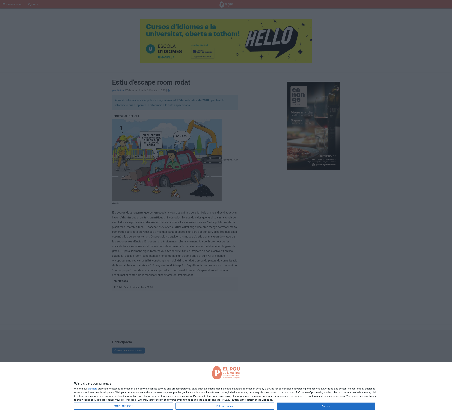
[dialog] (226, 388)
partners (92, 388)
